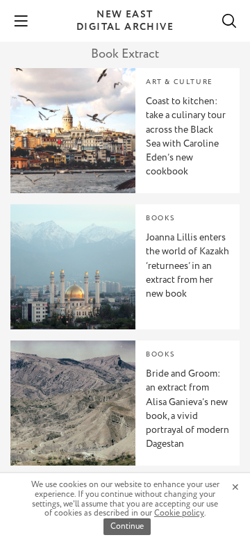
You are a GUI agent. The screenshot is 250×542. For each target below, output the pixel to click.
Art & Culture (179, 82)
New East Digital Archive (125, 20)
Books (160, 218)
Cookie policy (179, 513)
